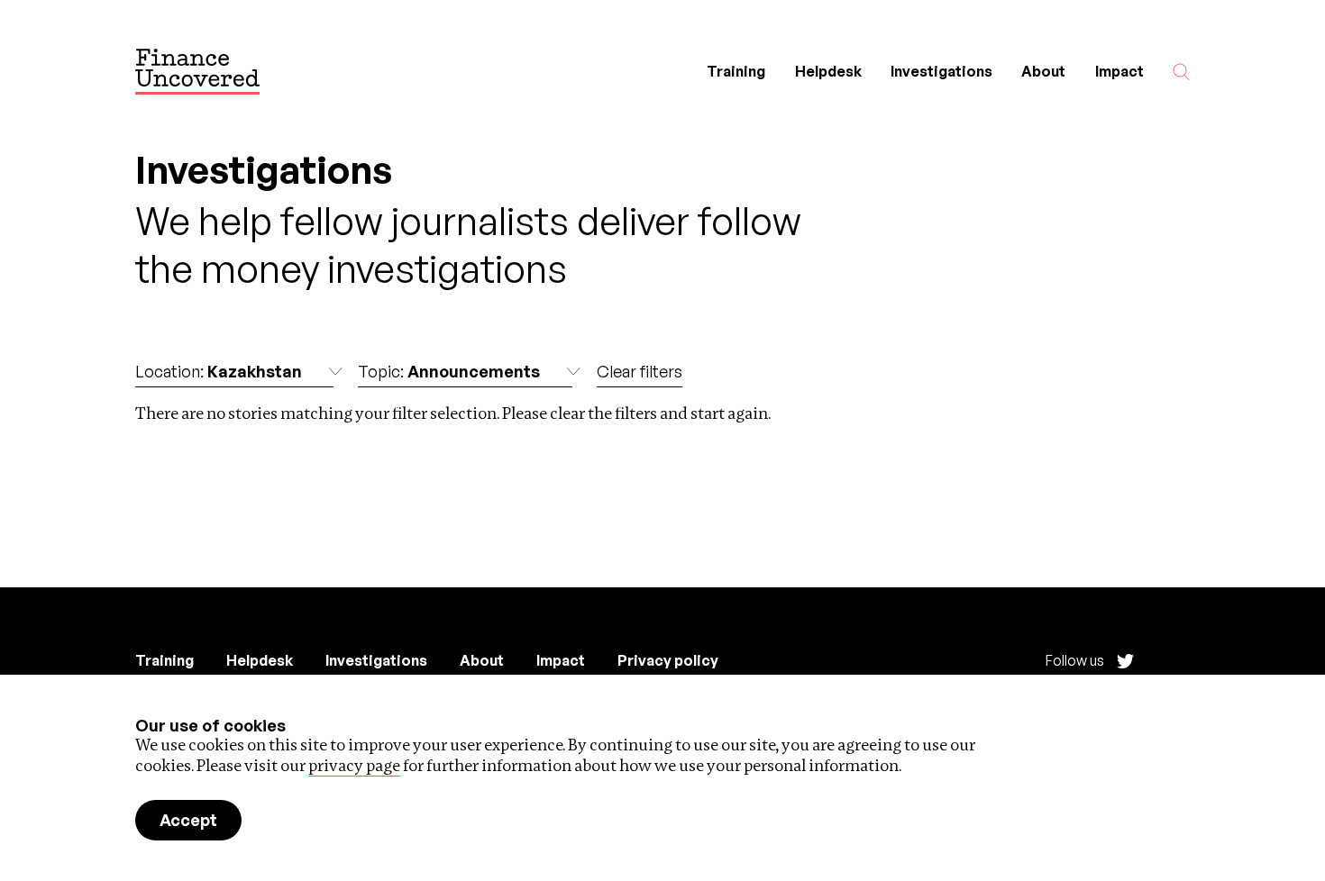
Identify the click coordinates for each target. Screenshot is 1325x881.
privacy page (354, 765)
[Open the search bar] (1181, 72)
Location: (218, 371)
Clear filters (639, 371)
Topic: (449, 371)
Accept (188, 820)
